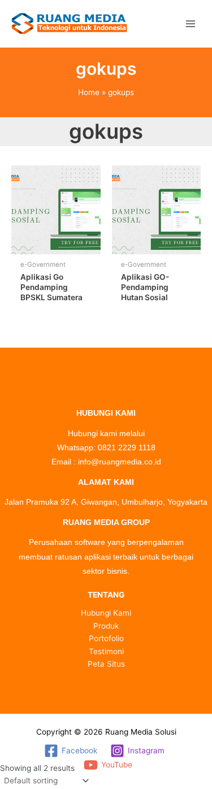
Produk (106, 625)
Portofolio (106, 638)
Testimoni (106, 651)
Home (88, 92)
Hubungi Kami (106, 612)
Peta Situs (106, 663)
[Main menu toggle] (190, 23)
